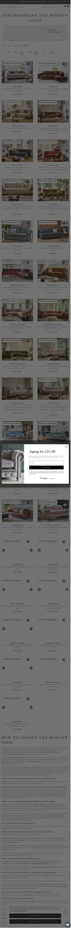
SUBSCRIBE (46, 467)
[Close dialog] (66, 446)
